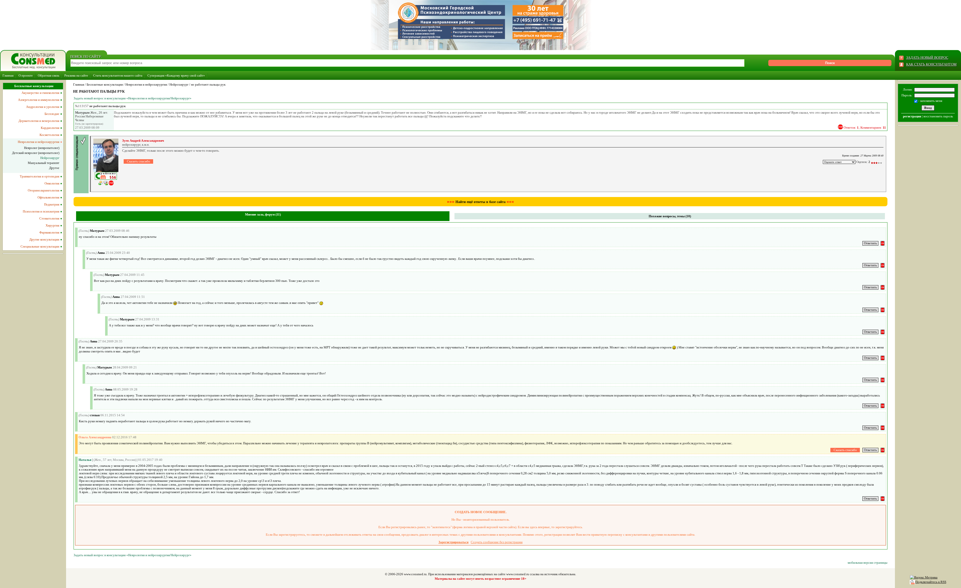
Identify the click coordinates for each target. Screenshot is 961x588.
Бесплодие (52, 114)
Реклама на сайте (76, 75)
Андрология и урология (42, 107)
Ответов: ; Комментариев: (865, 127)
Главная (8, 75)
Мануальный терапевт (43, 163)
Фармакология (49, 232)
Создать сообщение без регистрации (497, 542)
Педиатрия (51, 204)
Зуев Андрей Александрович (143, 140)
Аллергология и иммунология (38, 100)
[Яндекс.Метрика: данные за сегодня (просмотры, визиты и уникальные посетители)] (923, 577)
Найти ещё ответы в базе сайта (480, 202)
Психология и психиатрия (41, 211)
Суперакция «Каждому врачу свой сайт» (176, 75)
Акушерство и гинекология (40, 93)
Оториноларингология (43, 190)
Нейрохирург (178, 84)
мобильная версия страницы (867, 562)
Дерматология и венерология (39, 121)
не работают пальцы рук (208, 84)
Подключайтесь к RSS (930, 582)
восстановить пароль (938, 116)
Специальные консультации (40, 246)
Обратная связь (48, 75)
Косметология (49, 135)
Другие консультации (44, 239)
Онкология (52, 183)
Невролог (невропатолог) (41, 148)
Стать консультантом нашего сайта (117, 75)
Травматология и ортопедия (39, 176)
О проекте (26, 75)
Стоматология (49, 218)
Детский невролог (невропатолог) (35, 153)
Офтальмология (48, 197)
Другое (54, 168)
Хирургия (52, 225)
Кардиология (50, 128)
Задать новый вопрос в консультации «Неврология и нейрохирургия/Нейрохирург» (132, 98)
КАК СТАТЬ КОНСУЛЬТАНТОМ (931, 64)
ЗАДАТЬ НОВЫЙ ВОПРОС (927, 58)
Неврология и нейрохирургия (146, 84)
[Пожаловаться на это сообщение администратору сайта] (840, 126)
